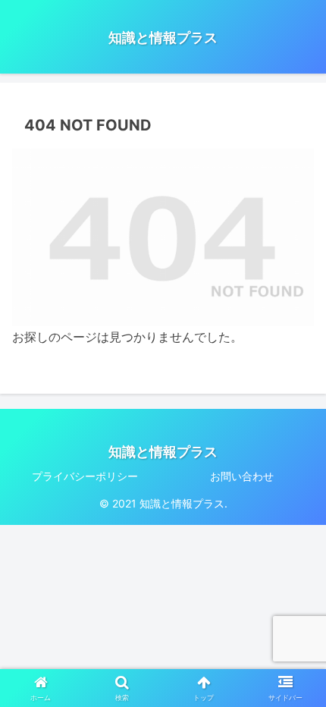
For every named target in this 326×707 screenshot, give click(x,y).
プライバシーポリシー (85, 476)
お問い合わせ (242, 476)
